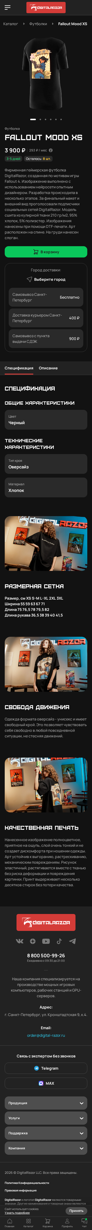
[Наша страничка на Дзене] (33, 942)
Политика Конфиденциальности (27, 1183)
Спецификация (19, 368)
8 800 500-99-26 (46, 955)
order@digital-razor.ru (46, 1035)
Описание (48, 368)
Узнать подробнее (17, 1213)
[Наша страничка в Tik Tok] (59, 942)
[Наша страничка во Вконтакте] (19, 942)
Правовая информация (21, 1190)
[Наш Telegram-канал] (72, 942)
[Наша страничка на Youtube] (46, 942)
